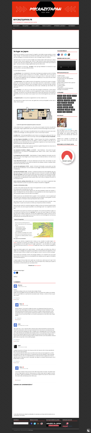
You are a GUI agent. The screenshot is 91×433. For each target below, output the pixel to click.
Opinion (59, 105)
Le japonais (60, 100)
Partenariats (71, 25)
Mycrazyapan (37, 265)
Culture (74, 95)
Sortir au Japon (60, 86)
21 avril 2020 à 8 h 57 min (22, 286)
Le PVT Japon (66, 100)
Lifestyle (73, 100)
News (59, 102)
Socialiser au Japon (61, 79)
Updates (59, 111)
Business (69, 95)
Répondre (17, 299)
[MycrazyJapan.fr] (45, 16)
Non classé (64, 102)
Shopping (60, 107)
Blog (64, 95)
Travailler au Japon (61, 75)
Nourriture (70, 102)
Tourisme (67, 109)
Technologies (61, 109)
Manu (21, 304)
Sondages (66, 107)
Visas (64, 111)
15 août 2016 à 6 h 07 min (24, 368)
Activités (60, 95)
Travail (72, 109)
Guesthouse (30, 245)
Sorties (71, 107)
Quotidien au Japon (67, 105)
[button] (14, 28)
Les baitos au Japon (61, 85)
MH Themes (31, 430)
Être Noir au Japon (61, 84)
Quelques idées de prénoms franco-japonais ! (66, 82)
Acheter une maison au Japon (63, 77)
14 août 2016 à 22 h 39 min (22, 347)
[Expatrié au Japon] (67, 426)
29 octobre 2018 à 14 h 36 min (23, 325)
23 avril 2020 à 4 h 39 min (24, 305)
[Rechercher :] (21, 423)
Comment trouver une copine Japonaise (65, 78)
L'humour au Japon (61, 81)
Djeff (19, 345)
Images (64, 98)
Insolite (69, 98)
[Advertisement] (45, 39)
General (59, 98)
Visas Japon (69, 111)
